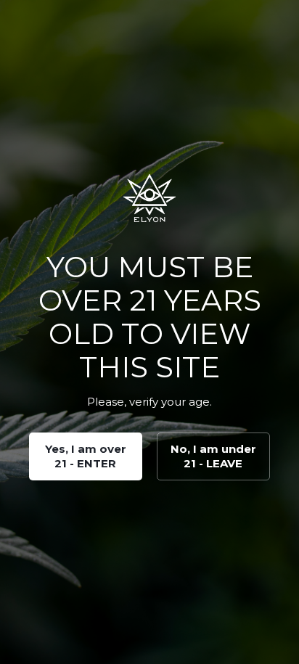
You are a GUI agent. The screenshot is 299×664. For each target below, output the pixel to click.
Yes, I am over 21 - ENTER (85, 456)
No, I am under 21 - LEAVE (213, 456)
